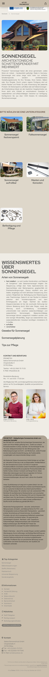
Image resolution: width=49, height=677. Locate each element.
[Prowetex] (24, 3)
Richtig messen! (9, 618)
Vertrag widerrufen (11, 625)
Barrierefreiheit (9, 601)
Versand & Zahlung (10, 591)
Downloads (8, 606)
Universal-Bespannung (10, 574)
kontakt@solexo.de (16, 653)
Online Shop (23, 670)
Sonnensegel (6, 563)
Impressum (8, 603)
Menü (3, 3)
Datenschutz (8, 599)
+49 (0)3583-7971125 (14, 648)
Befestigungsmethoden (12, 621)
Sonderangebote (8, 577)
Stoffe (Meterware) (8, 568)
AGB (5, 594)
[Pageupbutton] (42, 673)
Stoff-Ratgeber (9, 615)
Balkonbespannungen (9, 566)
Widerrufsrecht (9, 596)
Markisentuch (6, 571)
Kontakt (6, 589)
